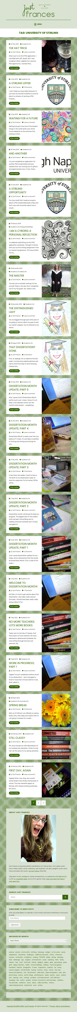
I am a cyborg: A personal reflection (23, 232)
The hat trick (18, 48)
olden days (40, 972)
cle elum (11, 957)
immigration (27, 967)
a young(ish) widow (21, 879)
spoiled (28, 980)
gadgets (40, 962)
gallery (46, 962)
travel (29, 983)
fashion (11, 962)
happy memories (18, 965)
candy (63, 952)
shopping (12, 980)
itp (55, 967)
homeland (12, 967)
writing (40, 985)
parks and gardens (51, 972)
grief (10, 965)
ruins (21, 977)
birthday (34, 952)
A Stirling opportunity (17, 190)
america (11, 952)
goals (65, 962)
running (26, 977)
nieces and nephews (15, 972)
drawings (60, 957)
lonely (59, 967)
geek (51, 962)
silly (17, 980)
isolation (50, 967)
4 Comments (28, 87)
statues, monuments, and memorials (44, 980)
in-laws (34, 967)
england (27, 960)
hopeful (19, 967)
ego (22, 960)
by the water (56, 952)
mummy (39, 970)
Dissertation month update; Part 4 (23, 426)
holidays (46, 965)
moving (33, 970)
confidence (27, 957)
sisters (22, 980)
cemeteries (21, 955)
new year (57, 970)
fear (16, 962)
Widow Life (23, 271)
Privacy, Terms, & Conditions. (60, 1006)
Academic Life (26, 44)
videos (34, 983)
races (58, 975)
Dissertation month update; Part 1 (23, 545)
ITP (65, 876)
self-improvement (43, 977)
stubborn (60, 980)
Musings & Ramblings (26, 227)
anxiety (17, 952)
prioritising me (39, 975)
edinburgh (16, 960)
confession (19, 957)
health (27, 965)
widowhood (28, 985)
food (20, 962)
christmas (58, 955)
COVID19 (42, 957)
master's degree (14, 970)
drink (10, 960)
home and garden (55, 965)
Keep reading (14, 68)
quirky (47, 975)
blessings (41, 952)
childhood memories (41, 955)
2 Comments (28, 355)
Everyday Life (24, 701)
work (34, 985)
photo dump (13, 975)
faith (56, 960)
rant (10, 977)
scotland (33, 977)
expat (44, 960)
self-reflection (55, 977)
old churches (31, 972)
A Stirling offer (20, 83)
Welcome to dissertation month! (23, 584)
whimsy (51, 983)
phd (64, 972)
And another (18, 153)
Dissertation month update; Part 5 (23, 387)
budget (47, 952)
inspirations (42, 967)
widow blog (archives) (16, 985)
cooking (35, 957)
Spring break (18, 705)
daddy (48, 957)
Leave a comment (29, 52)
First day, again (20, 770)
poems (20, 975)
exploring (51, 960)
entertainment (36, 960)
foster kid (27, 962)
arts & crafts (25, 952)
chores (52, 955)
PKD (60, 876)
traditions (22, 983)
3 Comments (28, 471)
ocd (25, 972)
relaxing (15, 977)
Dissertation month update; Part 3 (23, 465)
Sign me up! (14, 925)
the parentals (13, 983)
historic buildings (36, 965)
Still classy (17, 738)
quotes (52, 975)
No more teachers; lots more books (22, 623)
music (46, 970)
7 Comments (28, 590)
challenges (30, 955)
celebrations (13, 955)
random (63, 975)
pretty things (28, 975)
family (62, 960)
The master (16, 275)
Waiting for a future (23, 118)
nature (51, 970)
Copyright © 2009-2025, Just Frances (20, 1006)
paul (60, 972)
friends (34, 962)
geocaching (58, 962)
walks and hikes (43, 983)
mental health (25, 970)
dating (54, 957)
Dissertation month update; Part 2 (23, 504)
